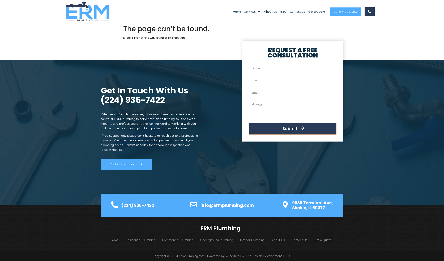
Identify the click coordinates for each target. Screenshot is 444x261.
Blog (283, 11)
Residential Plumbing (140, 240)
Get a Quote (316, 11)
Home (237, 11)
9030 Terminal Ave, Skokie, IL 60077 (312, 205)
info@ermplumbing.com (227, 205)
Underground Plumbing (216, 240)
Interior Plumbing (252, 240)
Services (250, 11)
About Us (270, 11)
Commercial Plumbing (177, 240)
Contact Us (297, 11)
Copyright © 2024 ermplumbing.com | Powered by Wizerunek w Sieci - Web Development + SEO (222, 256)
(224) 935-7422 (133, 100)
